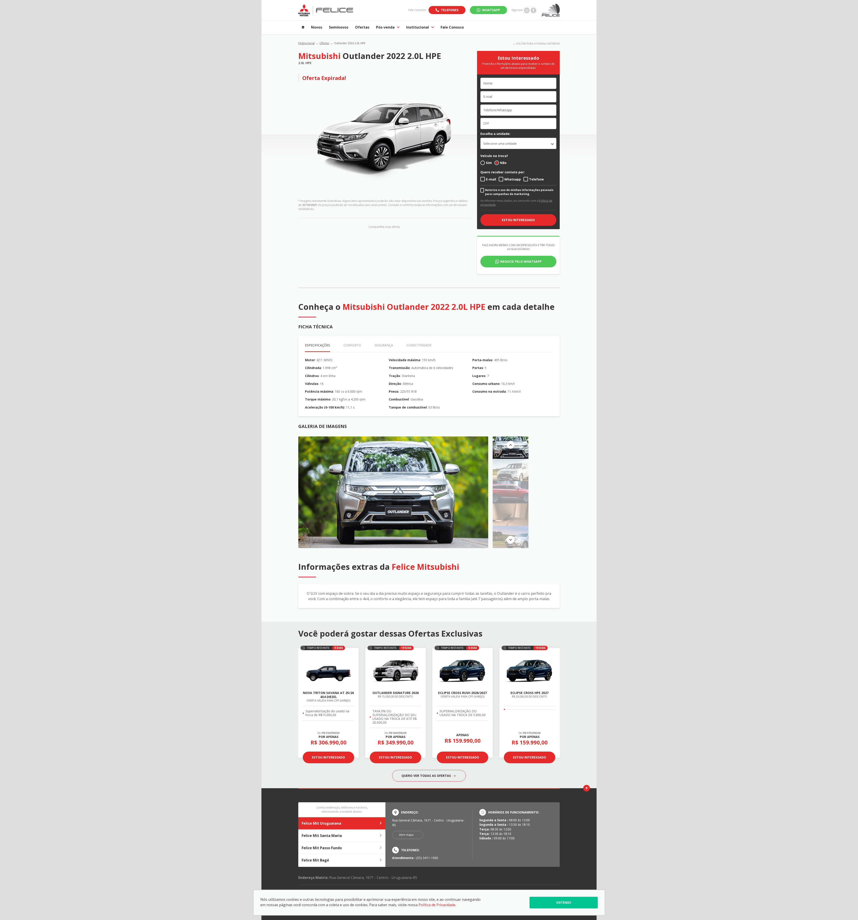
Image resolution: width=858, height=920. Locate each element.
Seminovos (338, 27)
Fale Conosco (452, 27)
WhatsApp (491, 10)
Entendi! (563, 902)
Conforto (352, 345)
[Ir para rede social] (527, 10)
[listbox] (518, 143)
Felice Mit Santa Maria (322, 835)
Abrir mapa (406, 835)
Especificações (317, 345)
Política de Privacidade (436, 904)
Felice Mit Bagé (315, 860)
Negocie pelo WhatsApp (521, 261)
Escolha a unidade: (495, 134)
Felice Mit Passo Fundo (322, 847)
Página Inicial (306, 43)
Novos (316, 27)
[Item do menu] (303, 27)
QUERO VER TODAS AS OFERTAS (427, 775)
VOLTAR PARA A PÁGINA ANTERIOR (538, 44)
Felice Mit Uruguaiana (321, 823)
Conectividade (418, 345)
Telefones (449, 10)
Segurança (383, 345)
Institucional (417, 27)
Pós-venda (385, 27)
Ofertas (362, 27)
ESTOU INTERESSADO (518, 220)
